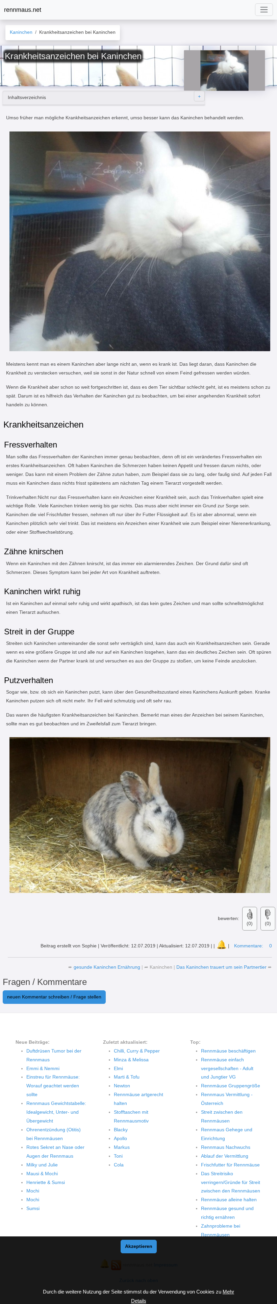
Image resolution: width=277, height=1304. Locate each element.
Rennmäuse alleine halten (229, 1199)
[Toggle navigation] (264, 9)
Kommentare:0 (253, 945)
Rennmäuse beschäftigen (228, 1051)
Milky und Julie (42, 1164)
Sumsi (33, 1208)
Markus (122, 1147)
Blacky (121, 1129)
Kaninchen (161, 967)
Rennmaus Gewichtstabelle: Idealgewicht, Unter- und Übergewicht (56, 1112)
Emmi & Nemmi (42, 1068)
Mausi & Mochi (42, 1173)
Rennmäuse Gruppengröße (230, 1085)
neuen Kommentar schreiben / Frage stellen (54, 996)
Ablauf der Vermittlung (224, 1156)
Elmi (118, 1068)
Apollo (120, 1138)
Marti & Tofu (127, 1077)
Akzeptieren (138, 1246)
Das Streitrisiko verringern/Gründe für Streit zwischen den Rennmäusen (230, 1182)
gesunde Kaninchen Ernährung (108, 967)
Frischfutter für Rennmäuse (230, 1164)
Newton (122, 1085)
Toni (118, 1156)
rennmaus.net (22, 9)
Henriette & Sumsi (45, 1182)
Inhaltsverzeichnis (27, 97)
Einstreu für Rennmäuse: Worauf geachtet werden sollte (53, 1085)
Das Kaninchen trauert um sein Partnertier (222, 967)
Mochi (32, 1190)
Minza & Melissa (131, 1059)
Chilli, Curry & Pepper (137, 1051)
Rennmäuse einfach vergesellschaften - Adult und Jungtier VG (227, 1068)
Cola (119, 1164)
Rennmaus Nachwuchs (225, 1147)
